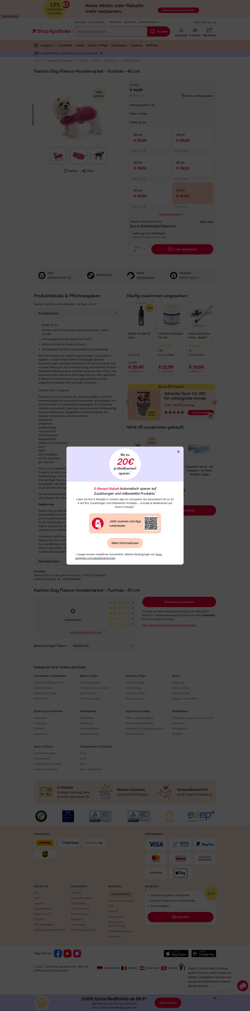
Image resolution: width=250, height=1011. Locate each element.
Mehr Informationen (125, 543)
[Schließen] (178, 452)
